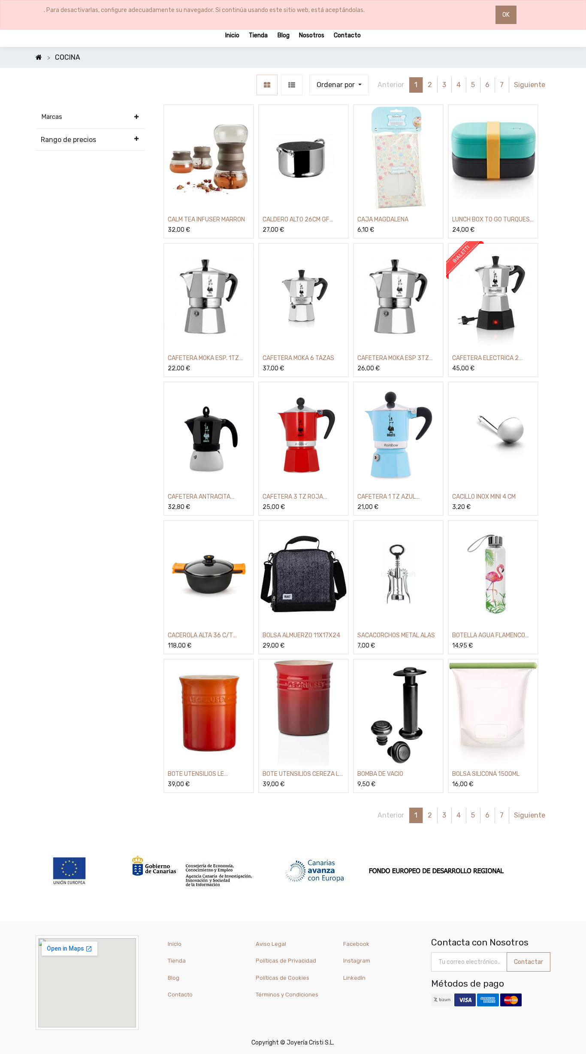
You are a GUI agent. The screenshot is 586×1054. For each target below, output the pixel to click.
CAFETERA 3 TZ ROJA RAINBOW (293, 497)
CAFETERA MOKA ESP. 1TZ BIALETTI (203, 358)
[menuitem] (232, 35)
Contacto (180, 994)
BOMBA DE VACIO (380, 774)
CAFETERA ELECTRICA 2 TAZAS (485, 358)
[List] (291, 85)
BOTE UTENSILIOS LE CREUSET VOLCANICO (197, 774)
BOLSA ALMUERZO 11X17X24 (301, 635)
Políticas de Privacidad (286, 960)
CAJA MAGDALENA (382, 219)
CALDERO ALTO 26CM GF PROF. (296, 220)
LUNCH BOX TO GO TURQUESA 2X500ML (493, 220)
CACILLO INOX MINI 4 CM (484, 496)
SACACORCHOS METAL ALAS (396, 635)
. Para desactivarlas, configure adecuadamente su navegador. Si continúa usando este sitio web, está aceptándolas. (204, 10)
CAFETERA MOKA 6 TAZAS (298, 358)
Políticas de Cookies (282, 978)
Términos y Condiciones (287, 994)
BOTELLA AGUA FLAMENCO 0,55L (488, 636)
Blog (173, 978)
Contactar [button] (528, 962)
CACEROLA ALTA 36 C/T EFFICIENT (200, 636)
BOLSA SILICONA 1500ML (486, 774)
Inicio (174, 944)
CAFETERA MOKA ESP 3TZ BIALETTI (393, 358)
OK (506, 14)
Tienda (177, 960)
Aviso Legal (271, 944)
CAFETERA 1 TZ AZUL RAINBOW (386, 497)
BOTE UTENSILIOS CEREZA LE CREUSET (302, 774)
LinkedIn (355, 978)
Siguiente (529, 85)
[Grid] (267, 85)
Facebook (356, 944)
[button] (339, 85)
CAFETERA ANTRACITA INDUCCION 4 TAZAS (199, 497)
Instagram (356, 960)
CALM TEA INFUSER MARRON (206, 219)
